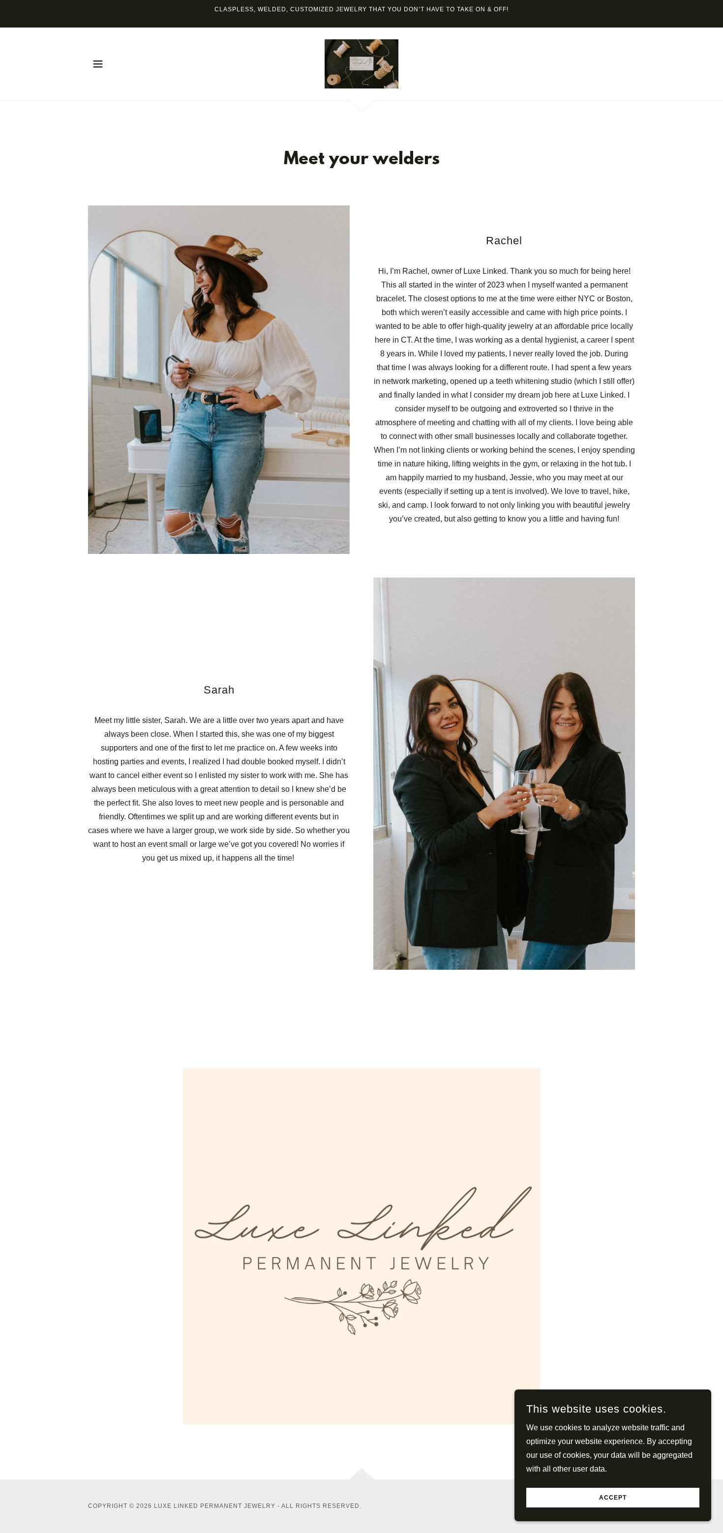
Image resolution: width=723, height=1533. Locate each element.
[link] (361, 63)
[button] (98, 64)
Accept (613, 1497)
